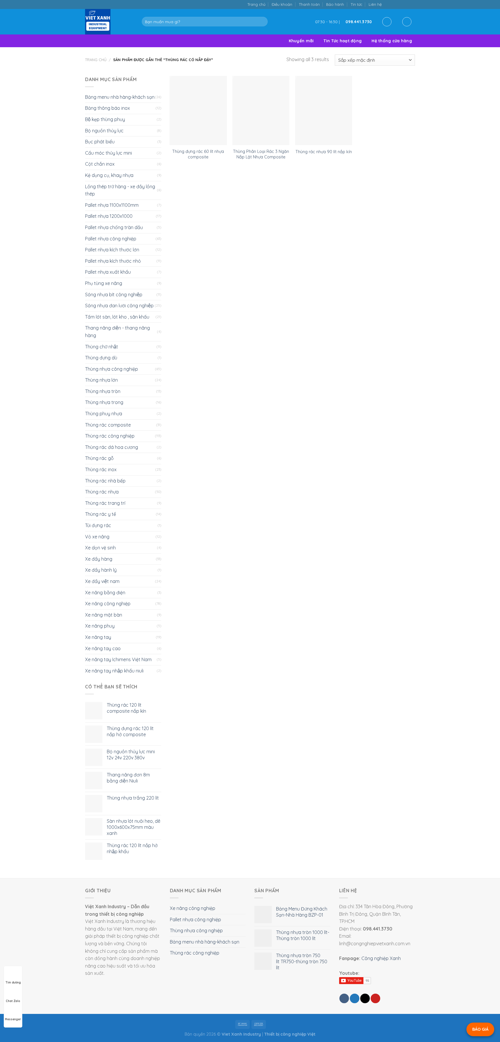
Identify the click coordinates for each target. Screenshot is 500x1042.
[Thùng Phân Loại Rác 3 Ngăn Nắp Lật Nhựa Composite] (260, 110)
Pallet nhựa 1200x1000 (109, 216)
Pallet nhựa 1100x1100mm (112, 205)
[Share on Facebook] (344, 998)
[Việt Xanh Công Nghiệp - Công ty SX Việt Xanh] (109, 21)
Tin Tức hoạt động (342, 40)
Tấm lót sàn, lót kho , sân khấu (117, 317)
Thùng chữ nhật (101, 347)
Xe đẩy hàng (98, 559)
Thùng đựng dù (101, 358)
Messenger (13, 1019)
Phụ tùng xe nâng (103, 283)
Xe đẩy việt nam (102, 581)
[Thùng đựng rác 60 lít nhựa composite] (198, 110)
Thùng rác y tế (100, 514)
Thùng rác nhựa (102, 492)
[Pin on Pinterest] (375, 998)
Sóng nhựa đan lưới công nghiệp (119, 305)
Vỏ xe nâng (97, 537)
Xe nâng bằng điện (105, 592)
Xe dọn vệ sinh (100, 548)
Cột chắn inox (100, 164)
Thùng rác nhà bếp (105, 481)
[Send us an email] (400, 4)
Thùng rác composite (108, 425)
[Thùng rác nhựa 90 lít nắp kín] (323, 110)
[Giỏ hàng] (406, 21)
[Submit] (262, 22)
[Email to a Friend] (365, 998)
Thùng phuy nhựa (103, 413)
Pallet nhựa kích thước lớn (112, 250)
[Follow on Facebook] (388, 4)
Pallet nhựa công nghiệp (110, 239)
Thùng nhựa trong (104, 402)
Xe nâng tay (98, 637)
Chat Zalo (13, 1001)
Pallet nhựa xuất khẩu (108, 272)
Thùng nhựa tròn (102, 391)
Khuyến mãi (301, 40)
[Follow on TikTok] (394, 4)
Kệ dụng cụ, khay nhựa (109, 175)
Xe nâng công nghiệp (107, 603)
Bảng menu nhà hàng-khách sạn (120, 97)
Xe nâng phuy (100, 626)
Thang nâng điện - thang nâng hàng (117, 331)
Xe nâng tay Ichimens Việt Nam (118, 659)
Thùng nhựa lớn (101, 380)
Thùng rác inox (101, 469)
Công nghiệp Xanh (381, 958)
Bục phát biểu (100, 142)
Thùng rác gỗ (99, 458)
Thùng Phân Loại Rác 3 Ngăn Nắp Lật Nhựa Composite (261, 154)
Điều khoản (282, 4)
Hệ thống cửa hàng (392, 40)
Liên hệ (375, 4)
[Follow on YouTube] (412, 4)
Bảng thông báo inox (107, 108)
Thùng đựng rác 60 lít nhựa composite (198, 154)
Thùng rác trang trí (105, 503)
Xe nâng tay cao (103, 648)
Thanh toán (309, 4)
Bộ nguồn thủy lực (104, 131)
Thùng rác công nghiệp (110, 436)
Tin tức (356, 4)
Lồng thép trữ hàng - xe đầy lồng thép (120, 190)
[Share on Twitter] (354, 998)
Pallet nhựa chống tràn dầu (114, 227)
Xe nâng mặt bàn (103, 615)
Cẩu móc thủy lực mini (108, 153)
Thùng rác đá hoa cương (111, 447)
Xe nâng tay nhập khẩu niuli (114, 671)
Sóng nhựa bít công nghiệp (113, 294)
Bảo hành (335, 4)
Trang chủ (256, 4)
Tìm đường (13, 982)
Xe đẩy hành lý (101, 570)
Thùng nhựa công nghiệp (111, 369)
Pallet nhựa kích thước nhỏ (113, 261)
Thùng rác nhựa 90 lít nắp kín (323, 151)
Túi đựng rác (98, 525)
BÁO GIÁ (480, 1029)
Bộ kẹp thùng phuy (105, 119)
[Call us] (406, 4)
